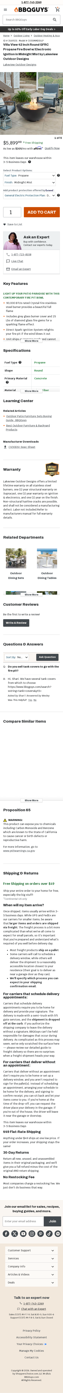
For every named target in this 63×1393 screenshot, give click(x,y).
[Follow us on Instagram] (32, 1233)
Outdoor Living (22, 35)
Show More (31, 341)
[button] (31, 1250)
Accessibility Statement (31, 1337)
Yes (30, 700)
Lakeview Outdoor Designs (19, 64)
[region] (31, 106)
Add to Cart (42, 212)
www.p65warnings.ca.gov (19, 851)
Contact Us (31, 1357)
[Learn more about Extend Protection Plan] (58, 195)
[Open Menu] (5, 9)
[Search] (54, 19)
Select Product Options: (17, 170)
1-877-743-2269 (31, 2)
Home (6, 35)
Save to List (14, 224)
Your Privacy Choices (30, 1344)
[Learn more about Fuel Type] (58, 175)
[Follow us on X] (14, 1233)
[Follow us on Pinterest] (40, 1233)
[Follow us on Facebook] (6, 1233)
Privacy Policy (31, 1330)
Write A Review (16, 622)
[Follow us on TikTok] (49, 1233)
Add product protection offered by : (28, 190)
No (35, 700)
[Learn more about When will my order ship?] (30, 162)
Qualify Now (52, 148)
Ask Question (47, 657)
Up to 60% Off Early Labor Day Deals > (31, 29)
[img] (31, 103)
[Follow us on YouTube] (23, 1233)
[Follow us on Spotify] (58, 1233)
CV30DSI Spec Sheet (22, 447)
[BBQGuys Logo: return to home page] (31, 10)
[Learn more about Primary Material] (7, 382)
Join (52, 1221)
